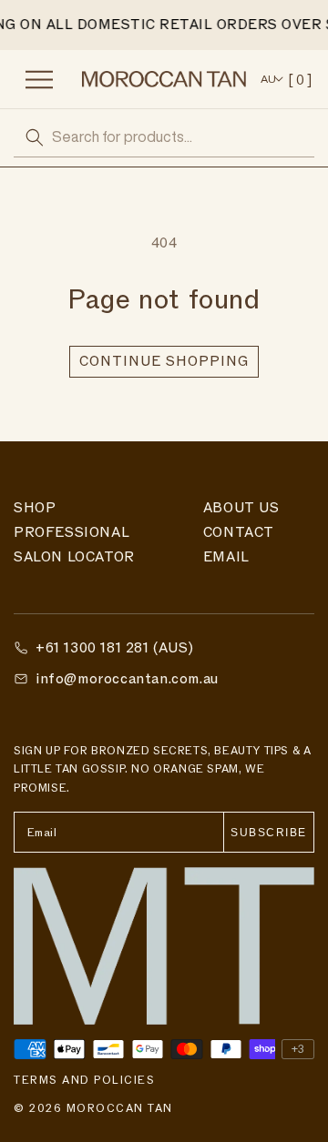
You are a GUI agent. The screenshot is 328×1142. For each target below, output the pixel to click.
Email (226, 557)
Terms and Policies (84, 1080)
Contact (238, 532)
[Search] (35, 137)
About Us (241, 508)
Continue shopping (164, 361)
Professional (71, 532)
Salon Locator (74, 557)
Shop (35, 508)
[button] (46, 79)
